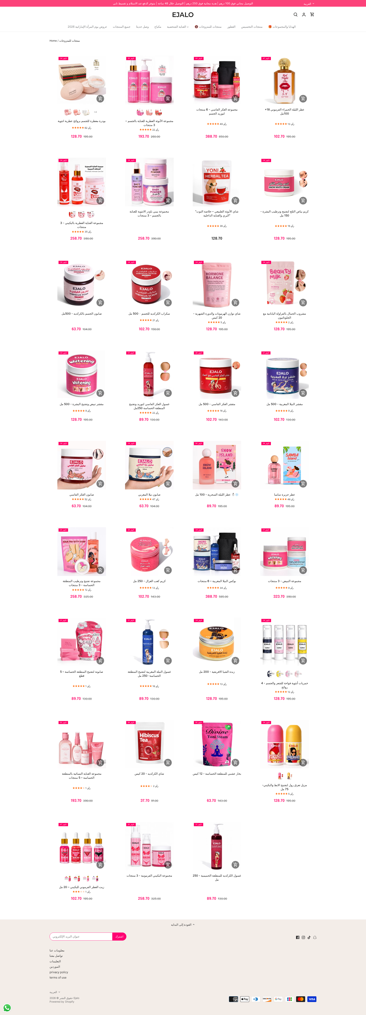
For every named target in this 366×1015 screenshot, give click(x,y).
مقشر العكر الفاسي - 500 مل (217, 404)
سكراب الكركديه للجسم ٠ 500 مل (149, 313)
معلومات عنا (57, 950)
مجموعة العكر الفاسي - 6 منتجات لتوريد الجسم (217, 111)
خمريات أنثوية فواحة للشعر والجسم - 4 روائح (284, 685)
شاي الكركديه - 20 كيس (149, 773)
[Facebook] (297, 937)
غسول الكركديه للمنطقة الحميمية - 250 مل (217, 877)
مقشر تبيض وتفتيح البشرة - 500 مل (82, 404)
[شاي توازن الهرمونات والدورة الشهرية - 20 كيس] (217, 284)
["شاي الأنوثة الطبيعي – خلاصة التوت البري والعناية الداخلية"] (217, 182)
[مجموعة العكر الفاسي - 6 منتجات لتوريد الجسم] (217, 80)
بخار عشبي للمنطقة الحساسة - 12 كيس (217, 773)
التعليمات (55, 961)
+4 (95, 112)
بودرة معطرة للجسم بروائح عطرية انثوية (82, 121)
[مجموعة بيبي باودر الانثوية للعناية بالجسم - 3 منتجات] (149, 182)
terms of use (58, 977)
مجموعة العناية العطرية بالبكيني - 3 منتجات (81, 225)
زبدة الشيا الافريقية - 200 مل (217, 671)
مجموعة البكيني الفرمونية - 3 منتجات (149, 875)
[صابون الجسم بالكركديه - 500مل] (81, 284)
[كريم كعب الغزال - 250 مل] (149, 551)
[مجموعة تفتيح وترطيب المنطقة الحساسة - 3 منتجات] (81, 551)
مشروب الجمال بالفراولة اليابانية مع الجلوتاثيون (284, 315)
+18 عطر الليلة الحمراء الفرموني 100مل (284, 111)
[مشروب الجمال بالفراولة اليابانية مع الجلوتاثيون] (284, 284)
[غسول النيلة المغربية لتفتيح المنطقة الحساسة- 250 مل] (149, 642)
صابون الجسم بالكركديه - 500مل (82, 313)
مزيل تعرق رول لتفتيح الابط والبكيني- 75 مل (284, 787)
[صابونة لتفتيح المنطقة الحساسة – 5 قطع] (81, 642)
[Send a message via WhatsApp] (7, 1008)
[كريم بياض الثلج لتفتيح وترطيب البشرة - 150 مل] (284, 182)
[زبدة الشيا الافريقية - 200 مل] (217, 642)
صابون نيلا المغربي (149, 494)
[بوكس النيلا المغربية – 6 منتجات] (217, 551)
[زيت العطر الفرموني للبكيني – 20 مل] (81, 846)
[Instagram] (303, 937)
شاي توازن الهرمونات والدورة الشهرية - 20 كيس (217, 315)
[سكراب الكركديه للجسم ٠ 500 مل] (149, 284)
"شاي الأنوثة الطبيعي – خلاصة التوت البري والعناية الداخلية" (216, 213)
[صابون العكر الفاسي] (81, 465)
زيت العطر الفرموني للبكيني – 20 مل (81, 887)
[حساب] (304, 14)
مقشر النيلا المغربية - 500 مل (284, 404)
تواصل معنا (56, 956)
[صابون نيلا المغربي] (149, 465)
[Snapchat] (314, 937)
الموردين (55, 966)
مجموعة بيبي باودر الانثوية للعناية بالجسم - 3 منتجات (149, 213)
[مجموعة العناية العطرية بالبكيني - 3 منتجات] (81, 182)
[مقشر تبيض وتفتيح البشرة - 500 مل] (81, 374)
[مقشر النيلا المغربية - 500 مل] (284, 374)
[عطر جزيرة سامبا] (284, 465)
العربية (307, 3)
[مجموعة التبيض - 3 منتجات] (284, 551)
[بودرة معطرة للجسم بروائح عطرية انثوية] (81, 80)
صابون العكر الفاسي (81, 494)
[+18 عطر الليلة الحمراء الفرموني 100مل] (284, 80)
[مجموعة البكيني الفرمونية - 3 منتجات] (149, 846)
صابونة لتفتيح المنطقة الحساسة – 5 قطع (81, 673)
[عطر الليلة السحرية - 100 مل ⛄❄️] (217, 465)
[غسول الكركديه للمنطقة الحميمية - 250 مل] (217, 846)
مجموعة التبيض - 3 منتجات (284, 581)
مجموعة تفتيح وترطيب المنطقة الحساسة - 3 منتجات (81, 583)
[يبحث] (295, 14)
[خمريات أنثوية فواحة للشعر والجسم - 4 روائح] (284, 642)
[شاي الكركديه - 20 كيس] (149, 744)
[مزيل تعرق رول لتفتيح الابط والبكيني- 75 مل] (284, 744)
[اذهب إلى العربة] (312, 14)
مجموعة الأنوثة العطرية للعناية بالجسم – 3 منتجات (149, 123)
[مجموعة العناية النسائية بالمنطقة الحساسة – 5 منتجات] (81, 744)
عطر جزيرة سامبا (284, 494)
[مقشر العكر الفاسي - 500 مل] (217, 374)
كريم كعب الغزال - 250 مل (149, 581)
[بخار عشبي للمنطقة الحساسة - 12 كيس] (217, 744)
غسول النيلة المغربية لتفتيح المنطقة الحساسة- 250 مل (149, 673)
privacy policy (59, 972)
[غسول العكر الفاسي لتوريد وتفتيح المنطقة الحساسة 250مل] (149, 374)
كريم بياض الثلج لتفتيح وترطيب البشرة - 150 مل (284, 213)
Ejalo (76, 998)
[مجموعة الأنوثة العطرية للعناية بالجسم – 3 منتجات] (149, 80)
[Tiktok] (309, 937)
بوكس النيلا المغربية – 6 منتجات (217, 581)
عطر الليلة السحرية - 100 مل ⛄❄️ (217, 494)
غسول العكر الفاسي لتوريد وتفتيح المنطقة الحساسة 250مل (149, 406)
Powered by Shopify (62, 1001)
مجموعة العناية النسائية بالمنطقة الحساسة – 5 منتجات (81, 775)
